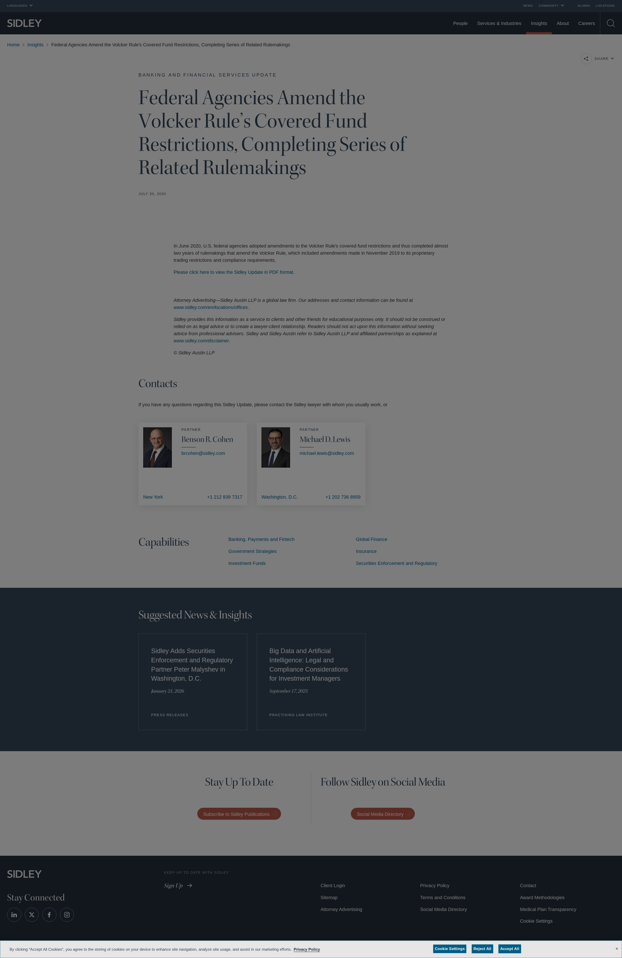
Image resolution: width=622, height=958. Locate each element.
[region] (311, 949)
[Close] (616, 948)
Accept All (508, 948)
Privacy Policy (317, 949)
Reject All (481, 948)
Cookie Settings (450, 948)
